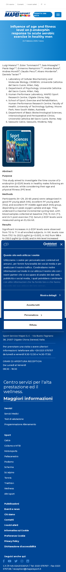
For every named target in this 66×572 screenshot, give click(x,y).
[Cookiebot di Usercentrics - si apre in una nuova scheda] (43, 244)
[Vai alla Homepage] (16, 14)
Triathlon (9, 483)
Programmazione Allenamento (20, 424)
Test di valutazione (13, 419)
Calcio (7, 440)
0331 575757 (42, 566)
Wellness (9, 488)
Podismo (9, 461)
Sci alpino (9, 472)
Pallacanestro (11, 456)
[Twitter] (17, 561)
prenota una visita (40, 15)
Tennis (8, 477)
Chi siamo (10, 4)
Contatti (20, 4)
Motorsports (10, 451)
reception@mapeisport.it (27, 569)
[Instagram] (23, 561)
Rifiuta (33, 325)
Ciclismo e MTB (12, 445)
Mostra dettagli (48, 295)
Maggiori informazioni (28, 398)
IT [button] (42, 4)
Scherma (9, 467)
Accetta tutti (33, 305)
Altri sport (9, 493)
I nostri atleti (32, 4)
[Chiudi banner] (61, 244)
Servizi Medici (11, 413)
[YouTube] (11, 561)
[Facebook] (5, 561)
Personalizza (31, 315)
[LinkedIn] (29, 561)
